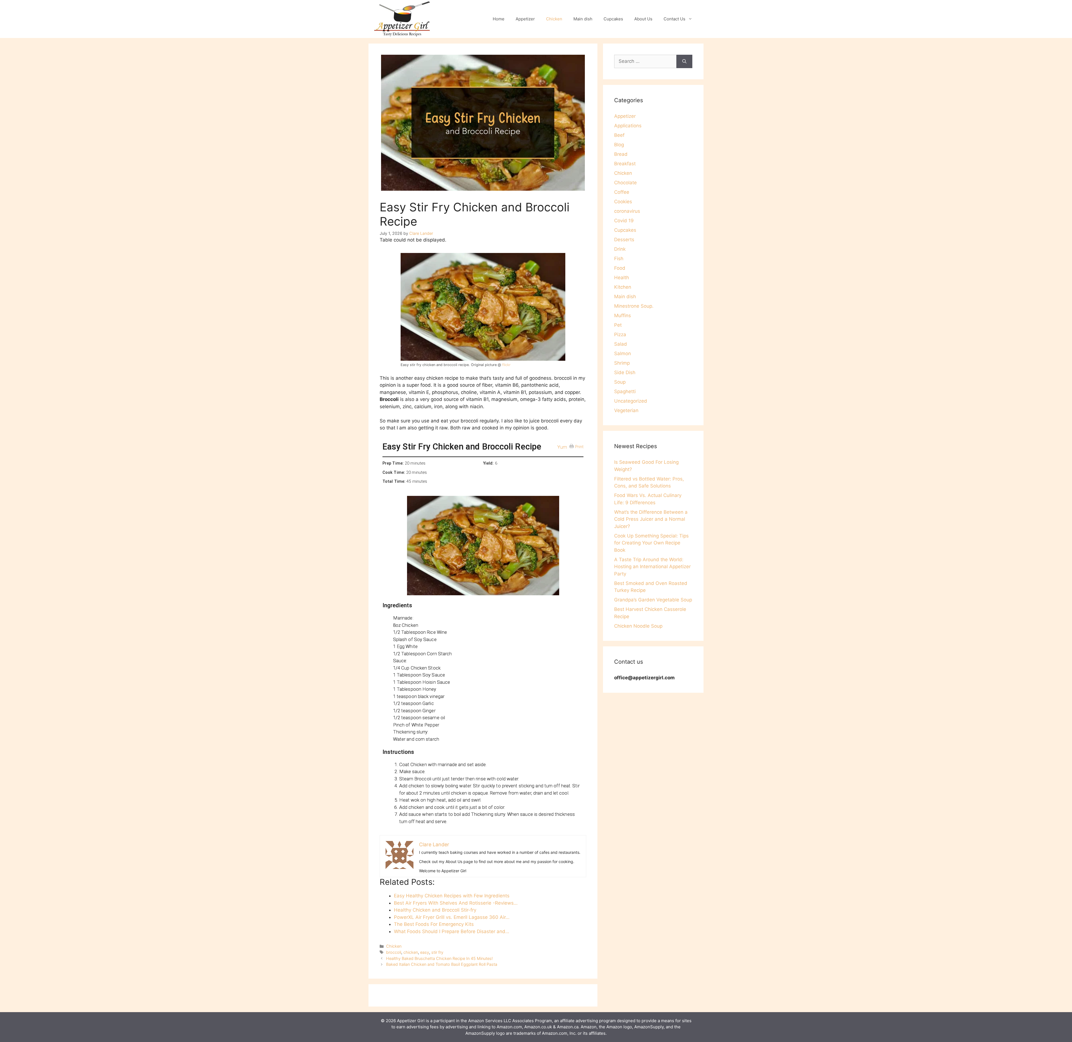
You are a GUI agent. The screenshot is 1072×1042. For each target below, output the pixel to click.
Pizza (620, 334)
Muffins (622, 315)
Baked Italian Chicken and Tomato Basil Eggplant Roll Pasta (441, 964)
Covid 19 (624, 220)
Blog (619, 144)
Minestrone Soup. (634, 306)
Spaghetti (625, 391)
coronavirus (627, 211)
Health (621, 277)
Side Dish (624, 372)
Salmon (622, 353)
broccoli (393, 952)
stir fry (437, 952)
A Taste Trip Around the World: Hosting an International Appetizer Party (652, 567)
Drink (620, 249)
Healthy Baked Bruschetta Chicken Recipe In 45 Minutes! (439, 958)
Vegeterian (626, 410)
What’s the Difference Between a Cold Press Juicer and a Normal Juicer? (651, 519)
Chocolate (625, 182)
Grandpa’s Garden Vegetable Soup (653, 600)
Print (579, 446)
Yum (562, 447)
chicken (410, 952)
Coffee (621, 192)
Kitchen (622, 287)
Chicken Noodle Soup (638, 626)
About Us (643, 18)
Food (619, 268)
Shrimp (622, 363)
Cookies (623, 201)
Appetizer (525, 18)
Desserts (624, 239)
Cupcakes (613, 18)
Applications (628, 125)
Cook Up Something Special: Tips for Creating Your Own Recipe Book (651, 543)
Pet (618, 325)
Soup (620, 382)
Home (498, 18)
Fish (618, 258)
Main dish (582, 18)
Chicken (554, 18)
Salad (620, 344)
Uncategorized (630, 401)
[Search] (684, 61)
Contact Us (674, 18)
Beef (619, 135)
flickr (506, 365)
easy (424, 952)
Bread (621, 154)
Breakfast (625, 163)
